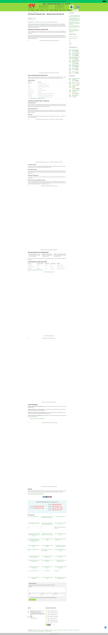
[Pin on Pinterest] (48, 497)
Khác (70, 41)
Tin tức (46, 10)
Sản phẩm (42, 10)
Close (104, 1)
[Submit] (79, 10)
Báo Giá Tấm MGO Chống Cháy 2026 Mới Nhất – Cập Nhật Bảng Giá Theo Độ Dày (74, 23)
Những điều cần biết (49, 623)
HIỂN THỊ (34, 18)
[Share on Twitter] (45, 497)
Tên (29, 593)
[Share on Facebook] (43, 497)
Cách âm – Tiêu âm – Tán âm (73, 36)
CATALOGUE (68, 10)
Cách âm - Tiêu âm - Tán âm (31, 12)
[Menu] (29, 10)
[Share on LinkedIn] (49, 497)
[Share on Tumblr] (51, 497)
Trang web (55, 593)
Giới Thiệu (37, 10)
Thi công (51, 10)
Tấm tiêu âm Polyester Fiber (37, 25)
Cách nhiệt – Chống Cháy (73, 38)
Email (42, 593)
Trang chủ (33, 10)
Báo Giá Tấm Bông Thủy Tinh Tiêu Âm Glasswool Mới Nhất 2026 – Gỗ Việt (74, 27)
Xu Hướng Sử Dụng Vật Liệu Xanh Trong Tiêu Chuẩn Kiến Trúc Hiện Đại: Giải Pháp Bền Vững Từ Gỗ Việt (74, 19)
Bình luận (30, 586)
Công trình (56, 10)
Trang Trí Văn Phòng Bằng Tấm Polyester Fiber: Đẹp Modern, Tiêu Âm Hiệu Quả (74, 30)
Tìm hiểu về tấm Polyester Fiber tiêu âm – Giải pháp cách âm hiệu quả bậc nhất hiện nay (34, 534)
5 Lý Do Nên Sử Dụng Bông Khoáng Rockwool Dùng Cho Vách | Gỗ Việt (74, 16)
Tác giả (64, 10)
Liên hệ (60, 10)
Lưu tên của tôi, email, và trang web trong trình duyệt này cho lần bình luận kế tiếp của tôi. (43, 597)
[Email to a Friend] (46, 497)
